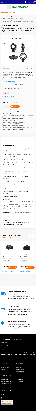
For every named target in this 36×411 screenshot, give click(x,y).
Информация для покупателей (22, 382)
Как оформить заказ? (6, 383)
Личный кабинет (20, 369)
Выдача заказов (5, 379)
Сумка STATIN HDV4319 (24, 257)
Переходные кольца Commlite (12, 224)
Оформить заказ (20, 371)
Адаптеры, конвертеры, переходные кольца (16, 222)
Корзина (18, 367)
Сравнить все (5, 237)
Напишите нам (5, 367)
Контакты (20, 379)
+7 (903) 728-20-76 (18, 339)
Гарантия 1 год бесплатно (12, 88)
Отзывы (3, 369)
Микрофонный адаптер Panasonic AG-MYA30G (8, 258)
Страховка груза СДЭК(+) (14, 85)
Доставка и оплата (6, 381)
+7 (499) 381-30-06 (5, 339)
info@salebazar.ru (5, 342)
